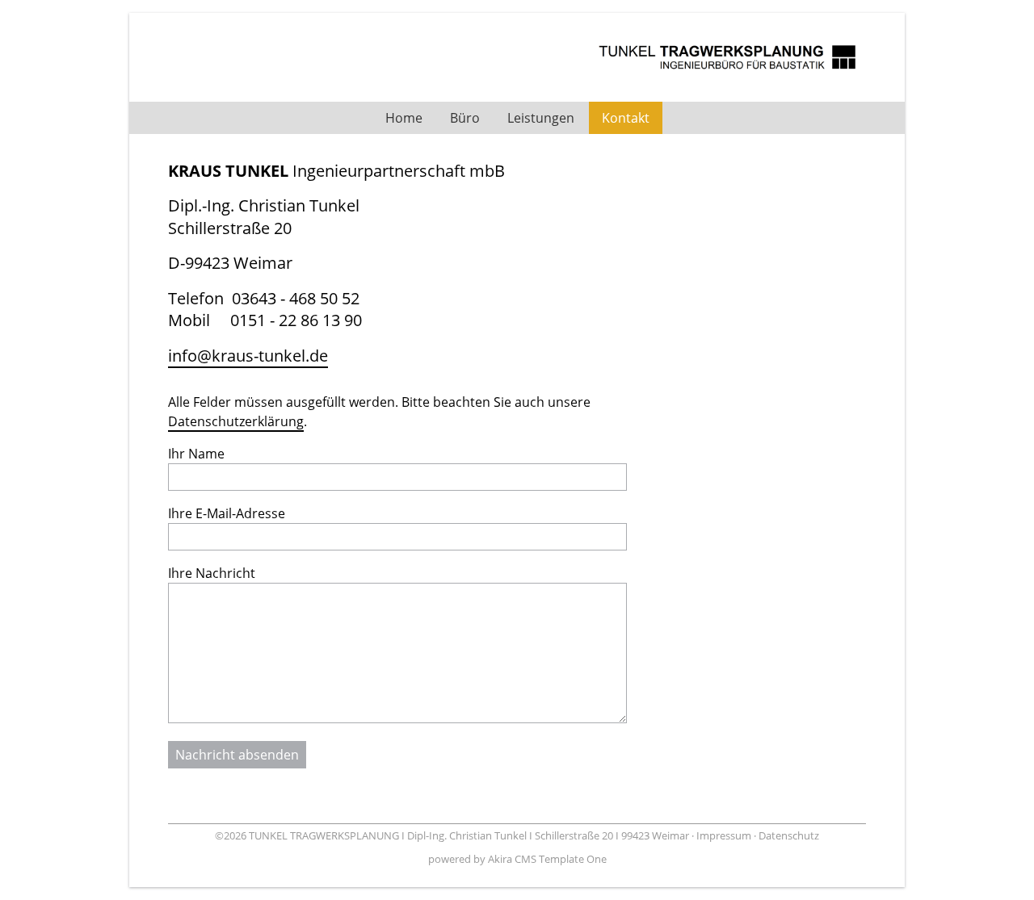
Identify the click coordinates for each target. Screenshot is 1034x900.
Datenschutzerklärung (236, 421)
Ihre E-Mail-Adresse (226, 513)
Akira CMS (512, 859)
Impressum (723, 835)
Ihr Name (196, 454)
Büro (465, 118)
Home (403, 118)
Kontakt (625, 118)
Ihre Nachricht (211, 573)
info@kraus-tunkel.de (248, 355)
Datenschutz (789, 835)
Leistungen (540, 118)
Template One (573, 859)
